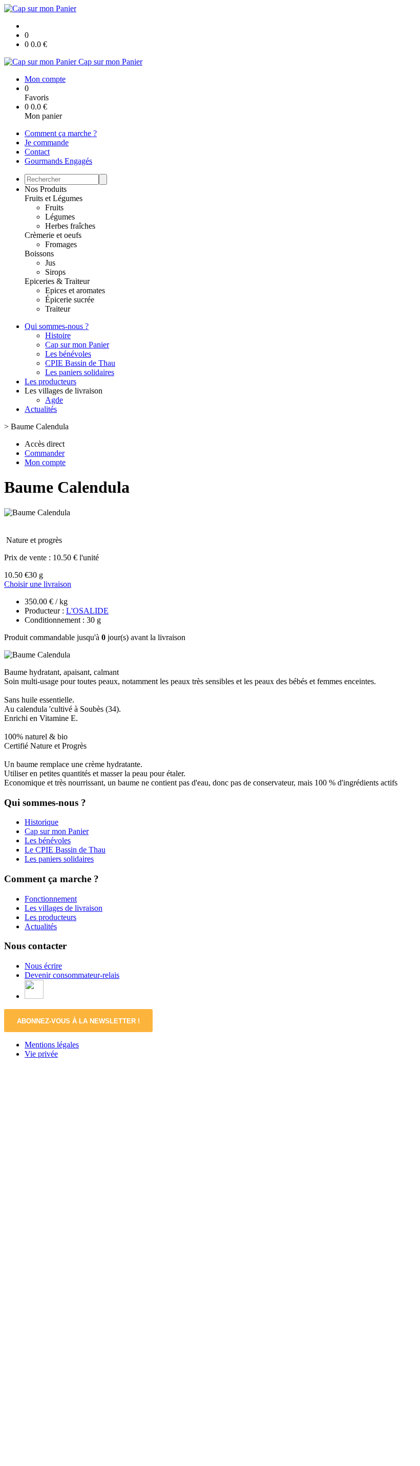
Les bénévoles (68, 353)
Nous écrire (43, 965)
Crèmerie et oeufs (53, 235)
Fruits (54, 207)
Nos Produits (46, 189)
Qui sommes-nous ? (57, 326)
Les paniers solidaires (79, 372)
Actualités (41, 409)
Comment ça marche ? (61, 133)
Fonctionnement (51, 898)
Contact (37, 151)
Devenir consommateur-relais (72, 975)
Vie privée (41, 1053)
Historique (41, 822)
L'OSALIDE (87, 610)
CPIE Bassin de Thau (80, 363)
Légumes (60, 216)
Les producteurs (50, 381)
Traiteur (57, 308)
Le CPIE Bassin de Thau (65, 849)
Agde (54, 400)
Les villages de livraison (63, 908)
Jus (50, 262)
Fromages (61, 244)
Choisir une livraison (37, 584)
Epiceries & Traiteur (57, 281)
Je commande (47, 142)
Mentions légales (52, 1044)
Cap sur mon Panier (77, 344)
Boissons (39, 253)
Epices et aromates (75, 290)
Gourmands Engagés (58, 161)
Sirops (55, 272)
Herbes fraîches (70, 226)
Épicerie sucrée (69, 299)
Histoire (58, 335)
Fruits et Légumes (53, 198)
